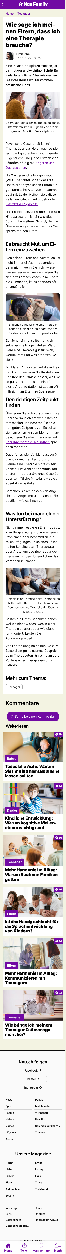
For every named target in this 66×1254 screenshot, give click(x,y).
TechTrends (42, 1189)
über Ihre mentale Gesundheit (28, 442)
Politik (39, 1099)
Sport (9, 1106)
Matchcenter (43, 1106)
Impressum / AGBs (47, 1219)
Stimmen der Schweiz (48, 1125)
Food (38, 1175)
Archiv (10, 1139)
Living (39, 1162)
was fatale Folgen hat (22, 204)
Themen (40, 1132)
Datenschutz (13, 1219)
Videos (10, 1119)
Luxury (39, 1169)
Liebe (9, 1169)
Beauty (10, 1195)
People (10, 1112)
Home (10, 13)
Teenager (23, 13)
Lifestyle (11, 1132)
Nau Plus (40, 1119)
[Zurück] (2, 4)
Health (9, 1162)
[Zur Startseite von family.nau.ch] (33, 4)
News (9, 1099)
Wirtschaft (41, 1112)
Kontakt (40, 1213)
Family (10, 1175)
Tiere (9, 1182)
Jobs (9, 1213)
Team (39, 1208)
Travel (39, 1182)
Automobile (13, 1189)
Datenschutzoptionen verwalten (19, 1225)
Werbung (11, 1208)
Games (10, 1125)
